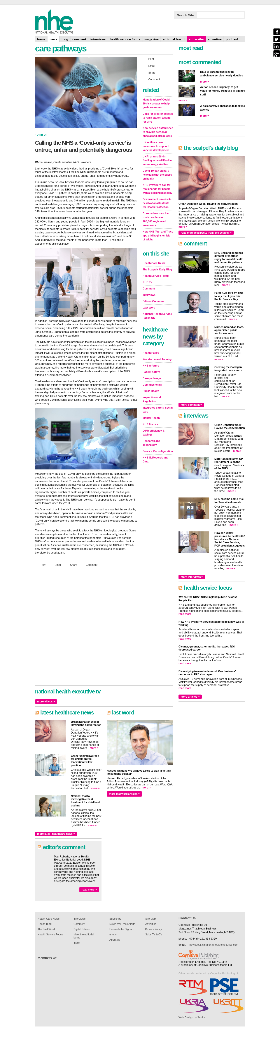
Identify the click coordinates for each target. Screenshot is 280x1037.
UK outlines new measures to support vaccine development (156, 146)
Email (58, 564)
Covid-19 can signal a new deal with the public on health (157, 174)
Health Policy (151, 352)
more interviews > (192, 576)
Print (43, 564)
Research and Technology (151, 442)
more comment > (191, 404)
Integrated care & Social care (158, 409)
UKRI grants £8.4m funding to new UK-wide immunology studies (157, 160)
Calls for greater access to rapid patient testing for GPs (158, 117)
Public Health (151, 391)
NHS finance (150, 424)
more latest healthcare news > (56, 833)
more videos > (46, 701)
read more (184, 613)
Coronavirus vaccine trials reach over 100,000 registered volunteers (156, 219)
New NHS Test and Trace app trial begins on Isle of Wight (158, 235)
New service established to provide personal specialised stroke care (158, 132)
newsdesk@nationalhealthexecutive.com (213, 944)
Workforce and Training (157, 359)
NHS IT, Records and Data (155, 459)
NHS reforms (151, 365)
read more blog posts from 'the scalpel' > (206, 232)
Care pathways (152, 378)
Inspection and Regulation (152, 399)
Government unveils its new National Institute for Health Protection (157, 203)
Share (73, 564)
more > (94, 748)
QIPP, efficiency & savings (153, 432)
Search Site (185, 15)
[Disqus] (86, 628)
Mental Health (151, 418)
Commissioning (152, 384)
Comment (91, 564)
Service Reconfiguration (158, 451)
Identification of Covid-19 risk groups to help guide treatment (156, 103)
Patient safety (151, 372)
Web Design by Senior (191, 1017)
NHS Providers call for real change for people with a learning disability (157, 188)
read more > (89, 889)
